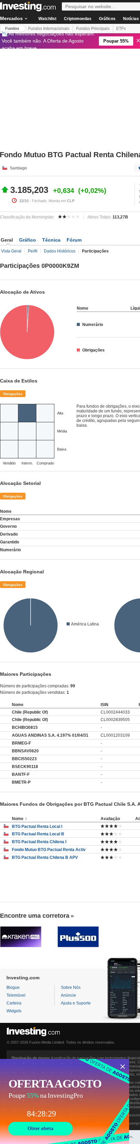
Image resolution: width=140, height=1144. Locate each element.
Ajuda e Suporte (76, 1003)
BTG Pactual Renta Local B (38, 834)
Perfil (32, 251)
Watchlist (47, 18)
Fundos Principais (92, 28)
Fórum (74, 240)
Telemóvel (15, 995)
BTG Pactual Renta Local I (37, 826)
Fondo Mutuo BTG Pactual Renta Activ (49, 849)
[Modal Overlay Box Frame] (64, 1101)
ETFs (121, 28)
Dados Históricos (59, 251)
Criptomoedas (77, 18)
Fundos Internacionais (48, 28)
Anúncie (68, 995)
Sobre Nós (71, 987)
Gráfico (27, 240)
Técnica (51, 240)
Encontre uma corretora (34, 915)
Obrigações (12, 394)
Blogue (13, 987)
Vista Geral (11, 251)
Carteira (13, 1003)
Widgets (13, 1011)
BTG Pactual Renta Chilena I (39, 841)
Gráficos (107, 18)
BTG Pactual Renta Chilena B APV (45, 857)
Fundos (12, 28)
